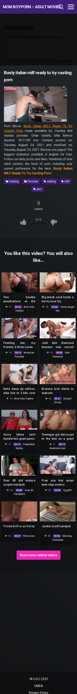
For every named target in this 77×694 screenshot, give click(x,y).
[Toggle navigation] (71, 7)
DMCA (38, 686)
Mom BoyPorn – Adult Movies (24, 7)
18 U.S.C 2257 (38, 679)
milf (66, 181)
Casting (14, 181)
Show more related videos (38, 555)
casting (51, 181)
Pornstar (32, 181)
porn (39, 189)
